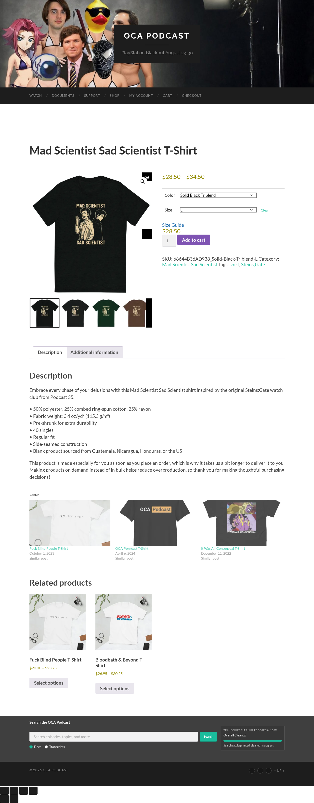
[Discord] (269, 771)
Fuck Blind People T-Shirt (48, 548)
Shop (114, 96)
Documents (63, 96)
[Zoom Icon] (147, 176)
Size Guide (173, 225)
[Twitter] (260, 771)
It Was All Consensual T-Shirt (223, 548)
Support (92, 96)
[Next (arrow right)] (14, 799)
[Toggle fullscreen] (14, 791)
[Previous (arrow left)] (4, 799)
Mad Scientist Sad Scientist (189, 264)
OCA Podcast (157, 35)
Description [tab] (50, 352)
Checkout (192, 96)
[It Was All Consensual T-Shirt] (241, 523)
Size (168, 209)
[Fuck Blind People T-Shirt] (69, 523)
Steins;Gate (253, 264)
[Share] (23, 791)
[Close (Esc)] (33, 791)
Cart (167, 96)
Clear (265, 210)
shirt (234, 264)
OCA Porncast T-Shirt (131, 548)
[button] (142, 181)
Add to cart (193, 240)
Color (170, 195)
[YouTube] (252, 771)
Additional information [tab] (94, 352)
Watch (35, 96)
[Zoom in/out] (4, 791)
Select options (48, 683)
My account (141, 96)
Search (208, 736)
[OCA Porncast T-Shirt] (155, 523)
